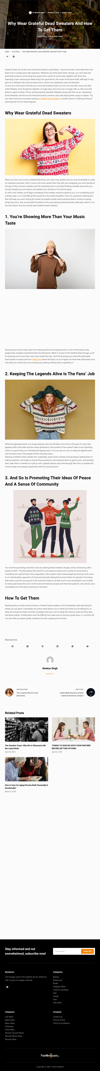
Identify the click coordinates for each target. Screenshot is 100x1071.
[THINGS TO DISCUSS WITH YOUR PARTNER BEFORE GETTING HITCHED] (73, 729)
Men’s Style (10, 1020)
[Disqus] (50, 837)
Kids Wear (57, 1002)
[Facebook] (12, 646)
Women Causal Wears (14, 1033)
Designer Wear (59, 986)
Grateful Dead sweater (49, 98)
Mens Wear (10, 1023)
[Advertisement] (50, 319)
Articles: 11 (50, 674)
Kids (55, 999)
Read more (37, 359)
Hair (55, 993)
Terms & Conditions (61, 1023)
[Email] (87, 646)
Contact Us (57, 1017)
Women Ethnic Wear (13, 1036)
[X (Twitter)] (27, 646)
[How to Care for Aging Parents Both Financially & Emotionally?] (26, 769)
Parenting (9, 1026)
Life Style (67, 13)
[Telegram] (7, 56)
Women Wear (10, 1039)
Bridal (55, 983)
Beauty (56, 977)
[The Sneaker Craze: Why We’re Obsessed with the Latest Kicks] (26, 729)
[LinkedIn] (57, 646)
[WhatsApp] (13, 56)
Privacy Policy (59, 1020)
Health (56, 996)
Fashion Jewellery (61, 990)
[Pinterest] (42, 646)
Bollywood (57, 980)
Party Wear (9, 1029)
